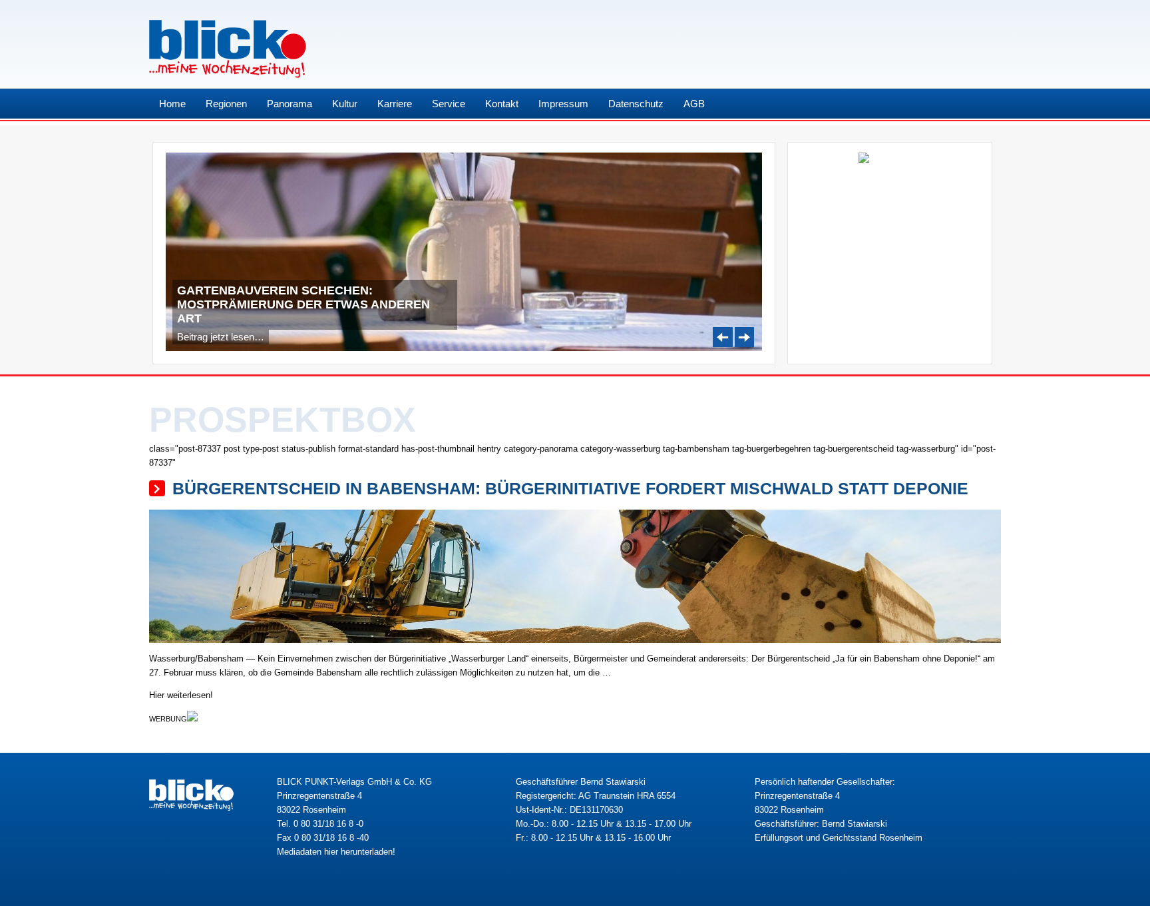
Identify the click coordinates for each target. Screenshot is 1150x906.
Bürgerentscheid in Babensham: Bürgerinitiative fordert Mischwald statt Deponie (570, 488)
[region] (464, 252)
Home (172, 103)
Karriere (394, 103)
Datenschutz (636, 103)
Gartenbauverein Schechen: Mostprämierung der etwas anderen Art (303, 304)
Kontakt (501, 103)
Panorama (289, 103)
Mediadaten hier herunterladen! (336, 852)
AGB (694, 103)
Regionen (226, 103)
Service (448, 103)
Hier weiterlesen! (181, 695)
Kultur (344, 103)
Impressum (563, 103)
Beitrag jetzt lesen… (220, 336)
